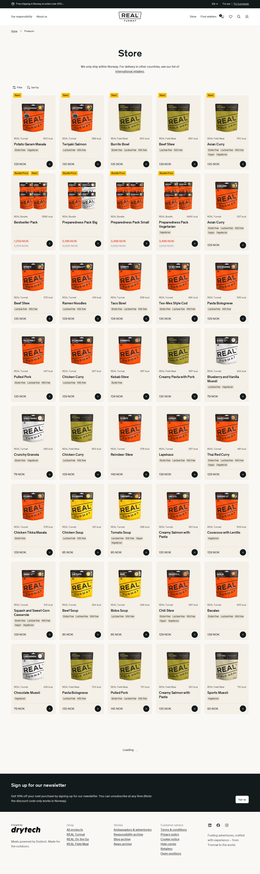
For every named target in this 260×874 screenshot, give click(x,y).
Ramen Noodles (74, 303)
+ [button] (50, 164)
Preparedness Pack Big (79, 222)
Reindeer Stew (122, 454)
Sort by (35, 87)
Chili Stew (166, 610)
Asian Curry (215, 144)
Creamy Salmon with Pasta (174, 534)
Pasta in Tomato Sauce (31, 840)
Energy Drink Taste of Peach (223, 842)
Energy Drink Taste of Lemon (175, 842)
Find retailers (208, 16)
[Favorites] (231, 17)
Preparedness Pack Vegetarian (173, 224)
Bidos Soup (119, 610)
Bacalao (213, 610)
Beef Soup (70, 610)
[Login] (247, 17)
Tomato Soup (121, 532)
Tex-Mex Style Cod (173, 303)
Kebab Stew (120, 377)
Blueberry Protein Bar (78, 840)
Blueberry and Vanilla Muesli (223, 379)
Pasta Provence (74, 767)
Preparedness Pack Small (130, 222)
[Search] (239, 17)
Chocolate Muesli (27, 692)
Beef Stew (167, 144)
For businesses (241, 3)
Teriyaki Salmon (74, 144)
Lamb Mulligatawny (125, 767)
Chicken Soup (72, 532)
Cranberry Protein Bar (127, 840)
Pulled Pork (22, 377)
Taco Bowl (118, 303)
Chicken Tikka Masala (30, 532)
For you (226, 3)
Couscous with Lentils (223, 532)
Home (14, 31)
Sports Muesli (217, 692)
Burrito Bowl (120, 144)
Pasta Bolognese (220, 303)
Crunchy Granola (26, 454)
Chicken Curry (72, 377)
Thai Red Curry (218, 454)
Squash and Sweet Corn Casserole (32, 612)
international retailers (129, 71)
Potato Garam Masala (30, 144)
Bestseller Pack (26, 222)
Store (193, 16)
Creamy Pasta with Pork (177, 377)
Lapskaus (166, 454)
